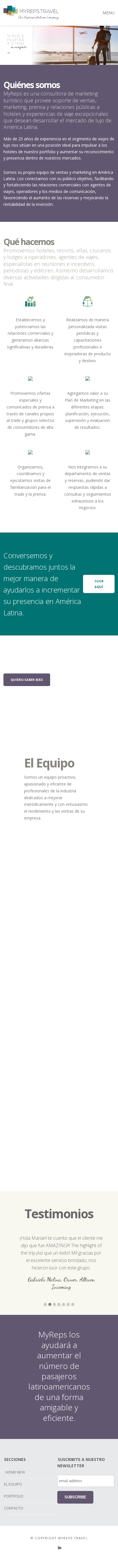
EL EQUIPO (13, 1484)
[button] (45, 1304)
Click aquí (99, 584)
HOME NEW (15, 1472)
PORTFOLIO (13, 1496)
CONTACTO (13, 1508)
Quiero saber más (27, 679)
